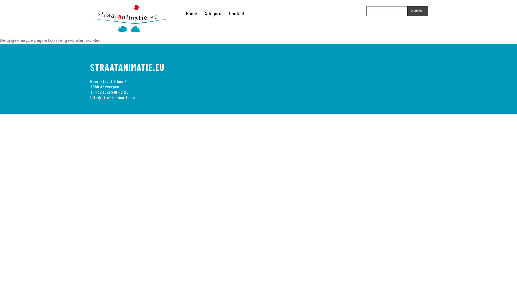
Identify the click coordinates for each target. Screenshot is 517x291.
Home (191, 13)
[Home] (134, 17)
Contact (236, 13)
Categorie (213, 13)
